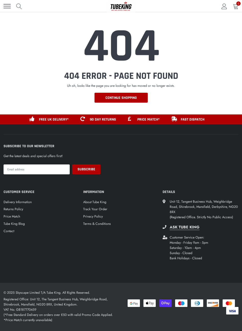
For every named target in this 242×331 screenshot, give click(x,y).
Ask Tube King (184, 227)
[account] (224, 6)
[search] (19, 6)
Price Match (12, 216)
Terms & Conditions (97, 223)
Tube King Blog (14, 223)
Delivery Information (18, 202)
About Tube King (94, 202)
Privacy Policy (93, 216)
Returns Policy (13, 209)
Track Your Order (95, 209)
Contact (9, 231)
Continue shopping (121, 97)
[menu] (7, 6)
